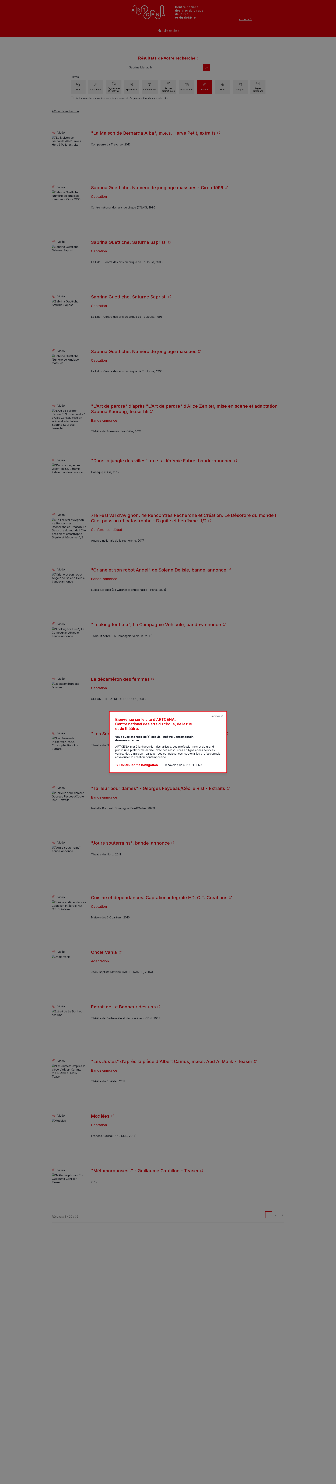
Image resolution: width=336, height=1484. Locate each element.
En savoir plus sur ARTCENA (182, 765)
